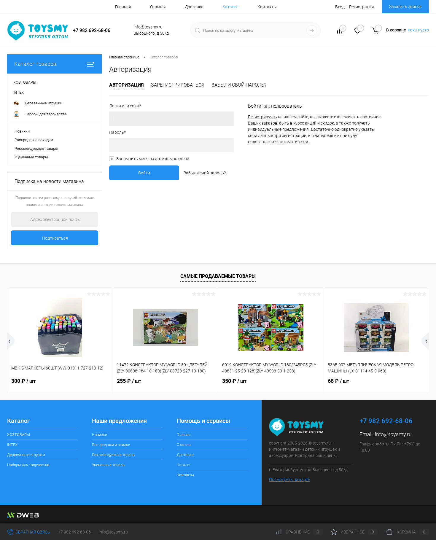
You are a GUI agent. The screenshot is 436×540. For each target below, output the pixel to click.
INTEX (12, 444)
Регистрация (361, 6)
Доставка (194, 6)
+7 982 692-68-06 (74, 532)
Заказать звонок (405, 6)
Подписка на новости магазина (49, 181)
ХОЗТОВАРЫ (18, 434)
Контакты (267, 6)
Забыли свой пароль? (238, 85)
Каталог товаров (35, 64)
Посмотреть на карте (289, 479)
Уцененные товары (31, 157)
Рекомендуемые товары (36, 148)
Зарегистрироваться (177, 85)
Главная (123, 6)
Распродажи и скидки (34, 140)
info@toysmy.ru (393, 434)
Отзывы (158, 6)
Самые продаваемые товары (218, 276)
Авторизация (126, 85)
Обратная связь (32, 532)
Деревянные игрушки (26, 455)
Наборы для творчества (28, 465)
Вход (340, 6)
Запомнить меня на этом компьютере (152, 158)
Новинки (22, 131)
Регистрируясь (262, 116)
